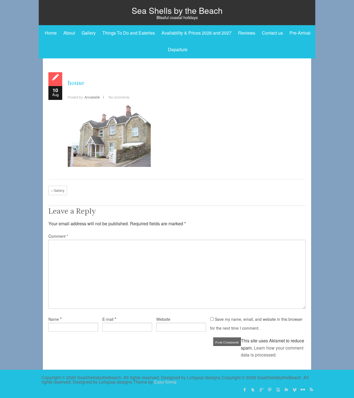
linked (286, 390)
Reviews (246, 33)
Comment (58, 236)
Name (53, 319)
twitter (253, 390)
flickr (303, 390)
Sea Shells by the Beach (177, 10)
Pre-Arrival (300, 33)
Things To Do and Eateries (128, 33)
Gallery (89, 33)
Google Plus (261, 390)
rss (311, 390)
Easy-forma (165, 382)
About (69, 33)
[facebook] (245, 390)
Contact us (272, 33)
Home (51, 33)
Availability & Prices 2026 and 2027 (196, 33)
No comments (119, 97)
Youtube (278, 390)
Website (163, 319)
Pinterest (270, 390)
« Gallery (57, 190)
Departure (178, 49)
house (76, 83)
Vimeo (294, 390)
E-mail (107, 319)
